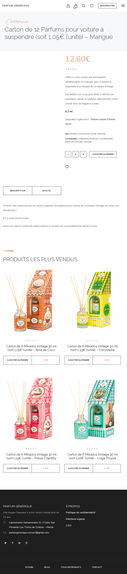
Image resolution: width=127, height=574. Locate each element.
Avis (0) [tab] (46, 190)
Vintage (87, 142)
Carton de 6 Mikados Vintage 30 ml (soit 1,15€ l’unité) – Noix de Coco (31, 348)
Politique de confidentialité (80, 512)
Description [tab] (17, 190)
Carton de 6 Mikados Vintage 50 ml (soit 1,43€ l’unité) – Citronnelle (92, 348)
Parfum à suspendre (101, 139)
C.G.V (68, 525)
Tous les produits (71, 567)
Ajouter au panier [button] (17, 360)
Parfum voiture (74, 142)
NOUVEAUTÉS (107, 5)
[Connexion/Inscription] (68, 6)
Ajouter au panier (103, 154)
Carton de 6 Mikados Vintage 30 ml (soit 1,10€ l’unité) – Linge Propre (93, 456)
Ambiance (83, 139)
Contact (97, 567)
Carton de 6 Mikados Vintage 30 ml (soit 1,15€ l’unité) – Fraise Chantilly (31, 456)
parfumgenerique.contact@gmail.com (29, 532)
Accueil (29, 567)
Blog (47, 567)
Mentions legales (75, 519)
